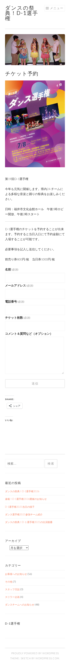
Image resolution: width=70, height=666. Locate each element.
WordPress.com (47, 658)
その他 (8, 581)
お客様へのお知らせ (16, 573)
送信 (35, 383)
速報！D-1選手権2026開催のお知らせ (26, 498)
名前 (11, 269)
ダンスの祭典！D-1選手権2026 (22, 491)
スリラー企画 (12, 596)
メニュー (56, 8)
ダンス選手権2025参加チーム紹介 (24, 514)
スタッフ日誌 (12, 589)
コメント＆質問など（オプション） (29, 333)
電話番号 (14, 301)
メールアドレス (19, 285)
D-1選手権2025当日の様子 (20, 506)
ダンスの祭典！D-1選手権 (21, 12)
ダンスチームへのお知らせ (19, 604)
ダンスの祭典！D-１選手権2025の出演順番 (28, 522)
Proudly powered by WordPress (35, 653)
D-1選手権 (12, 623)
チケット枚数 (17, 317)
